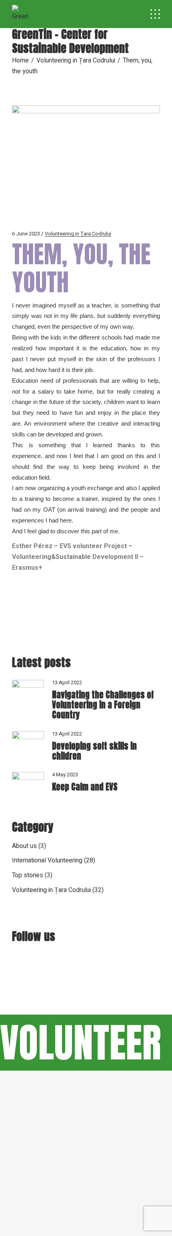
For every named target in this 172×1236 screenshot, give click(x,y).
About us (24, 846)
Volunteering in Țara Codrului (75, 60)
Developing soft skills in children (94, 751)
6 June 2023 (26, 233)
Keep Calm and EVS (85, 786)
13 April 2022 (67, 682)
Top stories (27, 875)
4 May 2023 (65, 774)
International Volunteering (47, 860)
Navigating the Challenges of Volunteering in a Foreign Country (103, 704)
